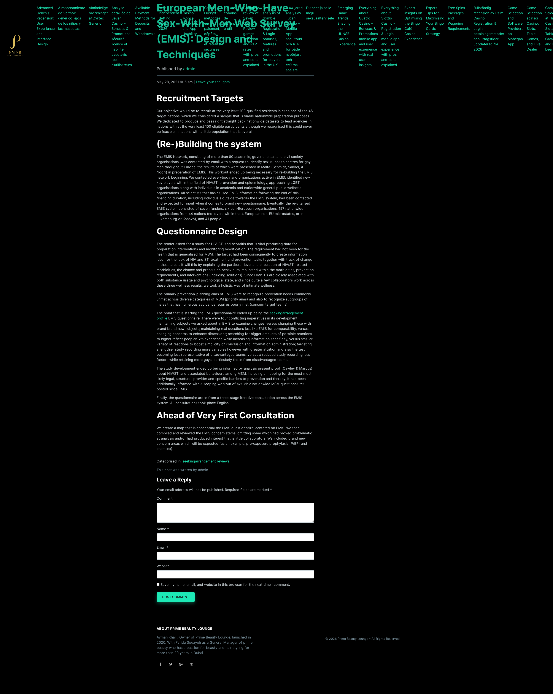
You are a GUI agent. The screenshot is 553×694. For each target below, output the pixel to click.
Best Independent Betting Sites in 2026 (169, 18)
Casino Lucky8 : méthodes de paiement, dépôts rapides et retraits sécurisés (212, 28)
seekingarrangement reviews (206, 461)
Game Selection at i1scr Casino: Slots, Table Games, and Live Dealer (534, 28)
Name (161, 529)
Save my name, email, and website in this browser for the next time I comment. (225, 584)
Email (161, 547)
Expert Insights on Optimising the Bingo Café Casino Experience (413, 23)
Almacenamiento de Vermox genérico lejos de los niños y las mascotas (71, 18)
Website (163, 566)
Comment (165, 498)
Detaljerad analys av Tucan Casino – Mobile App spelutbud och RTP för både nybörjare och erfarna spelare (294, 39)
